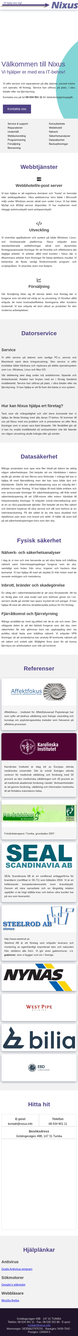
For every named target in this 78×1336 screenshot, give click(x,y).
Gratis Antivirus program (16, 1269)
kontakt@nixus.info (39, 1325)
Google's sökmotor (13, 1284)
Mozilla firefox (10, 1300)
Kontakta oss (16, 109)
